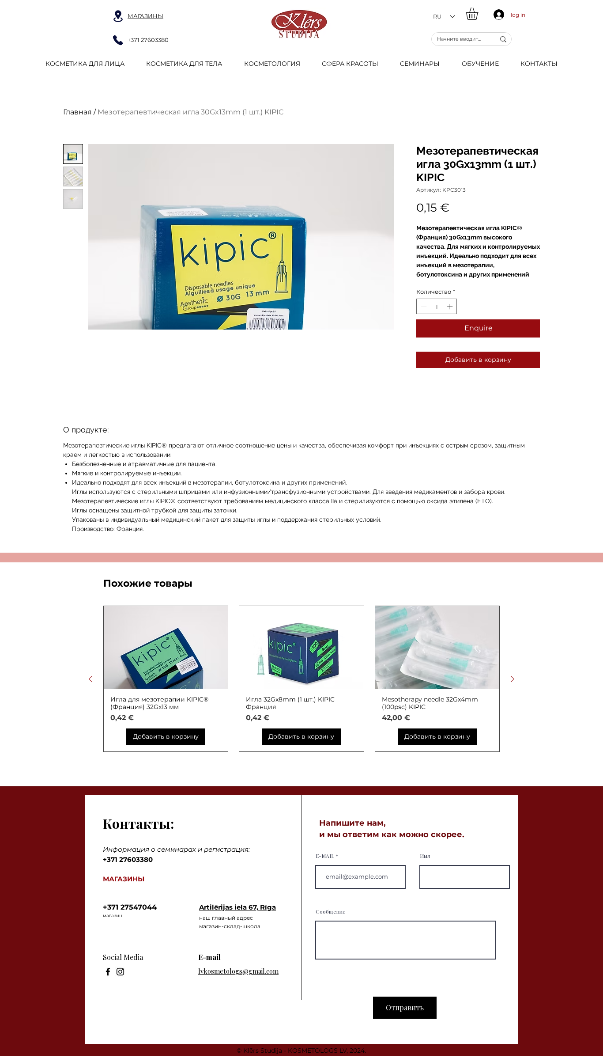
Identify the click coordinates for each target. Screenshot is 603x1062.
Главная (77, 112)
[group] (301, 679)
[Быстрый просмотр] (166, 647)
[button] (479, 14)
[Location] (118, 16)
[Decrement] (423, 306)
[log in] (497, 15)
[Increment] (450, 306)
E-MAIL (325, 855)
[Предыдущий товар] (90, 679)
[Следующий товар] (512, 679)
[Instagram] (120, 972)
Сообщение (331, 911)
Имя (425, 855)
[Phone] (118, 40)
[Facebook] (108, 972)
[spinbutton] (436, 306)
